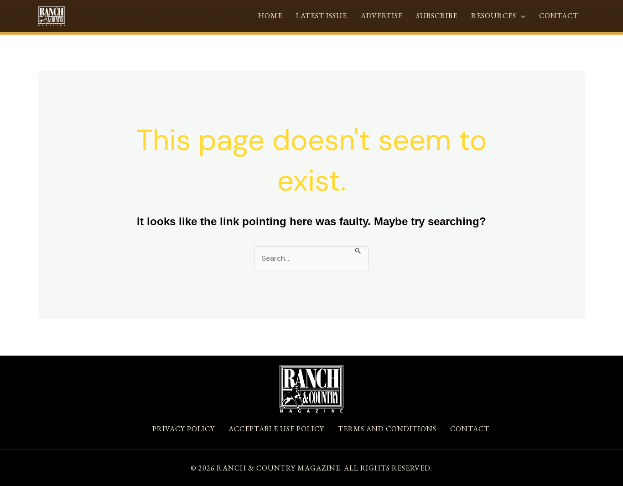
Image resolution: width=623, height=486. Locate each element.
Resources (493, 16)
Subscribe (436, 16)
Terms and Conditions (387, 429)
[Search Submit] (358, 250)
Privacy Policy (183, 429)
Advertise (382, 16)
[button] (520, 16)
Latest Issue (321, 16)
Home (270, 16)
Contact (558, 16)
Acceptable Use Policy (276, 429)
